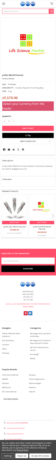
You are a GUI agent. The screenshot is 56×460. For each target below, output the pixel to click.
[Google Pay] (28, 135)
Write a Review (8, 79)
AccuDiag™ (34, 354)
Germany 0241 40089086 (17, 423)
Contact (5, 345)
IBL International (9, 392)
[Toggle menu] (3, 3)
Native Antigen (35, 383)
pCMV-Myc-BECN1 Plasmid (14, 227)
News (4, 349)
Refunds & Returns (28, 414)
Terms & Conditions (28, 408)
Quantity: (6, 116)
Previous (3, 216)
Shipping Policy (28, 411)
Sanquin (32, 375)
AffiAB (32, 358)
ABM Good (6, 387)
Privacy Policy (28, 417)
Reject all (21, 455)
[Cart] (52, 3)
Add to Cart (14, 222)
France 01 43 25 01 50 (15, 428)
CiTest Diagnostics (37, 379)
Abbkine (32, 387)
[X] (18, 149)
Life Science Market (10, 375)
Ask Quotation (8, 340)
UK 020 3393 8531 (14, 439)
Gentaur (5, 383)
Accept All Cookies (40, 455)
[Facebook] (4, 149)
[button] (28, 141)
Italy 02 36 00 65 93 (15, 434)
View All (32, 392)
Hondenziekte (11, 399)
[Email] (9, 149)
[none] (28, 45)
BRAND (5, 379)
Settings (8, 455)
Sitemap (5, 353)
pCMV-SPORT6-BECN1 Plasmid (42, 228)
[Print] (14, 149)
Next (52, 216)
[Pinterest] (23, 149)
